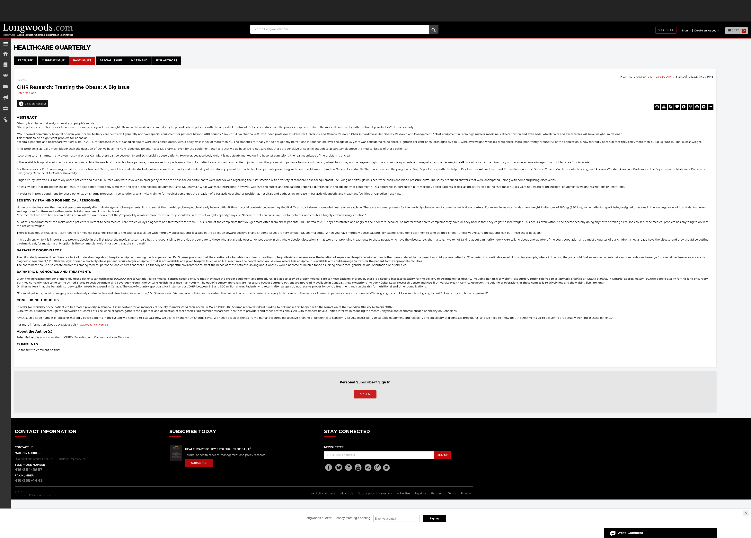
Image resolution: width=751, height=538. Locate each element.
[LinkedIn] (348, 467)
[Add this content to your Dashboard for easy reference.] (677, 107)
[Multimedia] (5, 97)
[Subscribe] (5, 119)
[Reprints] (657, 107)
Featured (25, 60)
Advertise (404, 493)
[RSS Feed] (368, 467)
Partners (437, 493)
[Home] (5, 53)
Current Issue (53, 60)
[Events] (5, 75)
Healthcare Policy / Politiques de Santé (218, 449)
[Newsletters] (387, 467)
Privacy (466, 493)
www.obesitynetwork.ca (94, 325)
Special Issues (111, 60)
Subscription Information (375, 493)
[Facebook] (329, 467)
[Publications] (5, 86)
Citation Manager (35, 104)
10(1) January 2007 (661, 77)
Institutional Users (323, 493)
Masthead (139, 60)
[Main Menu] (5, 45)
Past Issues (82, 60)
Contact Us (24, 447)
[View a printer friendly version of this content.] (664, 107)
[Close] (746, 513)
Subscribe (666, 30)
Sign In (365, 394)
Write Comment (630, 533)
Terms (452, 493)
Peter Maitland (26, 93)
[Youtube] (358, 467)
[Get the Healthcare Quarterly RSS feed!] (671, 107)
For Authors (166, 60)
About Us (347, 493)
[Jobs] (5, 108)
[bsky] (339, 467)
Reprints (421, 493)
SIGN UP (442, 455)
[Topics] (5, 64)
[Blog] (377, 470)
